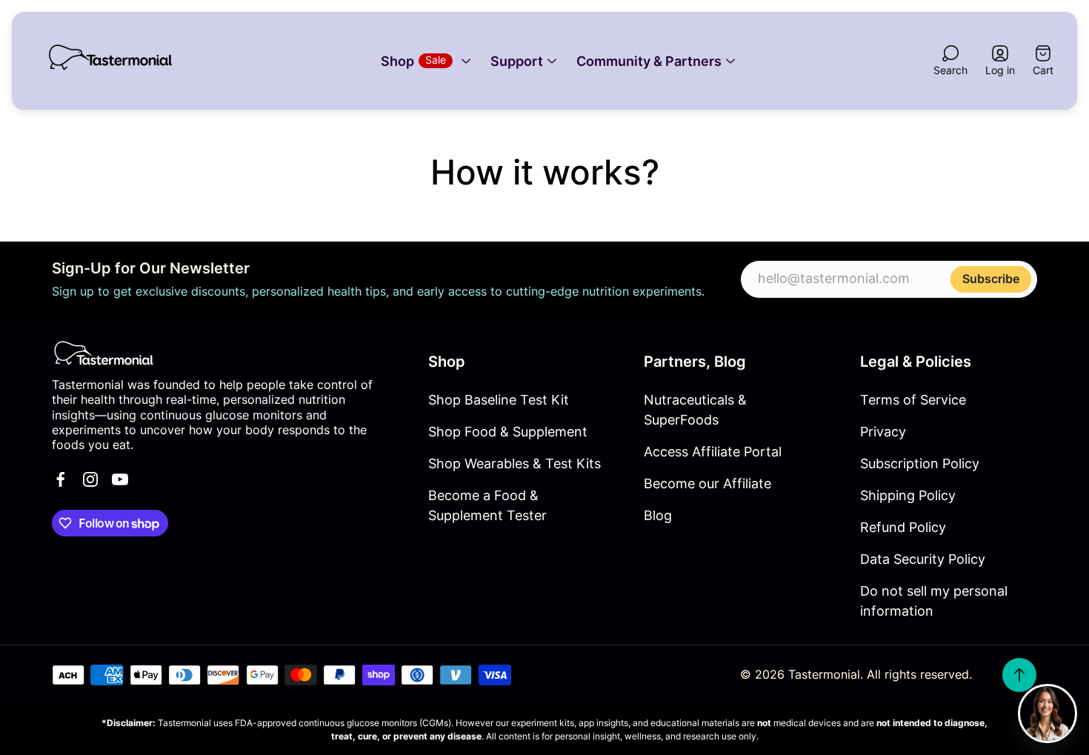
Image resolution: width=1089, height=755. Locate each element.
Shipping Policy (908, 495)
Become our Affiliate (707, 483)
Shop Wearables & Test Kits (514, 463)
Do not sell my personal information (934, 601)
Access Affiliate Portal (713, 451)
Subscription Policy (919, 463)
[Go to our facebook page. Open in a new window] (61, 479)
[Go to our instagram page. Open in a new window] (90, 479)
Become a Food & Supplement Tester (487, 505)
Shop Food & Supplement (507, 431)
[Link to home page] (104, 353)
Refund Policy (903, 527)
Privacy (883, 431)
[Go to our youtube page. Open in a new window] (120, 479)
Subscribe (990, 278)
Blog (658, 515)
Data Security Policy (922, 559)
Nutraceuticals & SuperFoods (695, 410)
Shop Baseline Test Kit (498, 400)
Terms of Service (913, 400)
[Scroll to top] (1019, 675)
